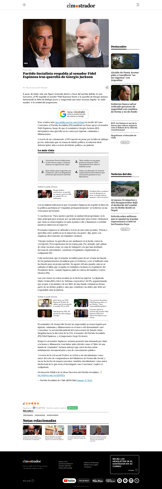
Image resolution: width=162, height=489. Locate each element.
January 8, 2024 (84, 380)
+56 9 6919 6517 (27, 468)
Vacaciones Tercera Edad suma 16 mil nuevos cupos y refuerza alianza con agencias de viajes (57, 162)
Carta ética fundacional (66, 463)
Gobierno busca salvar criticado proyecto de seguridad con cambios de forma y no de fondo (124, 107)
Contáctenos (87, 467)
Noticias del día (121, 174)
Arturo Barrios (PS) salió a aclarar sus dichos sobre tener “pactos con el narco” (77, 438)
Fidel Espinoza (28, 415)
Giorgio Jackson (40, 415)
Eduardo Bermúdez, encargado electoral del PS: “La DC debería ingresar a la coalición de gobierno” (54, 438)
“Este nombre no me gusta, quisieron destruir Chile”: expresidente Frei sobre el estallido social (89, 163)
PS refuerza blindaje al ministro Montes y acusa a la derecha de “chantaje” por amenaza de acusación (98, 439)
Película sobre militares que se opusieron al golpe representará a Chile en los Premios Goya (124, 220)
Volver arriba (26, 481)
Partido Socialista (52, 415)
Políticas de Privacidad (65, 468)
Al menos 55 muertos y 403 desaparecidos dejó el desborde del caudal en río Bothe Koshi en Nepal (124, 205)
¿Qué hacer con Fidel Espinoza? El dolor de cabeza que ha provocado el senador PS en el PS (62, 303)
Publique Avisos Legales (91, 464)
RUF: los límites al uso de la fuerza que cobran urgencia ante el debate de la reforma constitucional (124, 126)
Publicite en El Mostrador (91, 462)
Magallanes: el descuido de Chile (123, 136)
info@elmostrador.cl (37, 468)
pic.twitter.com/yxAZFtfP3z (51, 375)
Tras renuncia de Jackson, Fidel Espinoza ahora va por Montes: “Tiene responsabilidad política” (98, 303)
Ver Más (124, 142)
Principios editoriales (65, 465)
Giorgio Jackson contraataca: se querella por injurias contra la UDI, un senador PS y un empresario (62, 194)
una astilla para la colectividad (69, 122)
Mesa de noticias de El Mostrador (36, 88)
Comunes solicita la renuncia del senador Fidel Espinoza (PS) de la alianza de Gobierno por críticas (99, 313)
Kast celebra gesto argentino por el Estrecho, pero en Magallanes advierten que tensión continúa (58, 173)
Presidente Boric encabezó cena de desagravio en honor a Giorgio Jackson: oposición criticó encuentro (99, 194)
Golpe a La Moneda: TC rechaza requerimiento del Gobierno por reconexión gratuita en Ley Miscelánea (92, 174)
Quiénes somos (63, 461)
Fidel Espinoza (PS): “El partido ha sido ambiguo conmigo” (62, 313)
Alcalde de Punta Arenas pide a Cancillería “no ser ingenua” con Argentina (125, 76)
